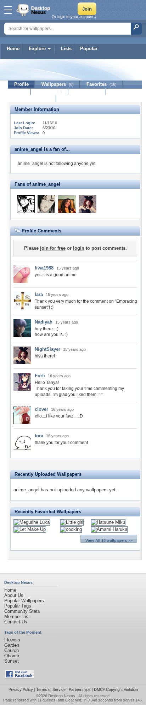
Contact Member (32, 98)
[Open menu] (8, 10)
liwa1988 (44, 268)
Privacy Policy (21, 689)
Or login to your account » (74, 16)
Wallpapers (57, 84)
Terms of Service (51, 689)
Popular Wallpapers (24, 600)
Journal (50, 91)
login (78, 248)
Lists (66, 48)
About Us (13, 595)
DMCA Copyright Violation (116, 689)
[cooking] (71, 529)
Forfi (40, 375)
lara (39, 294)
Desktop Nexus (61, 696)
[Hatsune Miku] (108, 522)
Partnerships (80, 689)
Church (11, 650)
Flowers (12, 639)
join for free (53, 248)
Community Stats (22, 611)
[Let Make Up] (29, 529)
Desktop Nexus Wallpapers (34, 10)
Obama (11, 655)
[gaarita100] (46, 204)
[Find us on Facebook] (19, 677)
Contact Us (15, 621)
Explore (37, 48)
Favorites (101, 84)
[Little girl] (72, 522)
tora (39, 435)
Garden (11, 645)
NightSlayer (47, 349)
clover (41, 409)
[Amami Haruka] (109, 529)
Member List (17, 616)
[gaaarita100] (25, 204)
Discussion (87, 91)
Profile (21, 84)
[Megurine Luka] (31, 522)
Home (13, 48)
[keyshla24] (67, 204)
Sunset (11, 661)
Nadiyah (43, 322)
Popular (88, 48)
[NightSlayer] (87, 204)
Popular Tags (17, 606)
